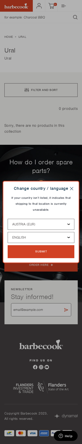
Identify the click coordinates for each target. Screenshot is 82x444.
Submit (41, 251)
